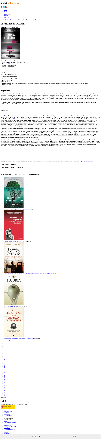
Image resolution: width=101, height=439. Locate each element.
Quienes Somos (8, 411)
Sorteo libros (7, 428)
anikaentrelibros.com (88, 161)
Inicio (2, 19)
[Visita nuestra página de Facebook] (1, 7)
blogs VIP (6, 17)
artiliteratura (7, 14)
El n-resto (21, 19)
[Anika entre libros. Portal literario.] (11, 5)
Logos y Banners (8, 415)
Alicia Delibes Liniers (10, 63)
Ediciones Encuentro (18, 118)
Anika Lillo (7, 414)
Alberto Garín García (33, 273)
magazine (6, 15)
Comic (5, 421)
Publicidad (6, 412)
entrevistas (6, 12)
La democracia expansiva (10, 241)
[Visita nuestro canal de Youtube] (6, 7)
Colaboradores (7, 425)
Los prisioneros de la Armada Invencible (14, 338)
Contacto (6, 432)
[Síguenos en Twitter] (4, 7)
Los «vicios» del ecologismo (11, 209)
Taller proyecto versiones (10, 422)
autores (5, 11)
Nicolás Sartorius (21, 241)
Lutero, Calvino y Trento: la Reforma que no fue (16, 273)
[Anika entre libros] (9, 402)
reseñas (5, 10)
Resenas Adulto (14, 19)
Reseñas (7, 19)
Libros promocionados (9, 429)
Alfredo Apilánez (22, 209)
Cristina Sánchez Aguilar (14, 306)
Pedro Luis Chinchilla (29, 338)
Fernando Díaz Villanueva (45, 273)
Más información (76, 436)
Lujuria (5, 306)
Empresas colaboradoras (10, 426)
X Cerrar (81, 436)
